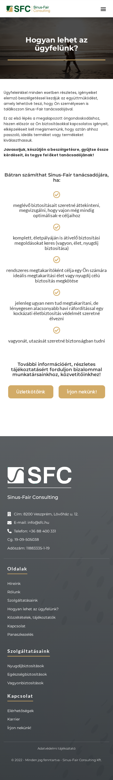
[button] (103, 8)
